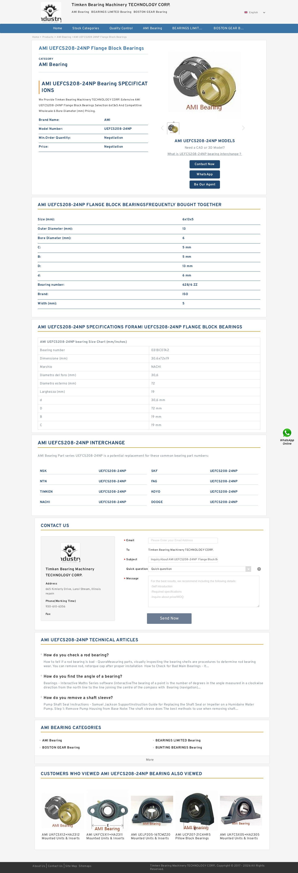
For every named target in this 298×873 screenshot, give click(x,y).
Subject (130, 560)
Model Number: (51, 129)
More (150, 760)
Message (131, 579)
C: (39, 248)
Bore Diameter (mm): (54, 238)
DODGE (157, 502)
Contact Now (205, 164)
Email (129, 541)
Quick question (137, 569)
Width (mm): (47, 304)
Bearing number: (51, 285)
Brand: (43, 294)
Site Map (71, 866)
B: (39, 257)
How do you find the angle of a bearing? (83, 676)
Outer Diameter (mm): (55, 229)
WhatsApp (205, 174)
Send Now (169, 618)
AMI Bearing (152, 28)
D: (39, 266)
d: (39, 276)
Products (48, 37)
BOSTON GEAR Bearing (232, 28)
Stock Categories (85, 28)
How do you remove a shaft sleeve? (78, 698)
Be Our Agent (204, 185)
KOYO (156, 492)
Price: (43, 147)
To (128, 550)
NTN (43, 481)
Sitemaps (85, 866)
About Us (38, 866)
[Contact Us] (287, 436)
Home (57, 28)
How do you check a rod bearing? (76, 655)
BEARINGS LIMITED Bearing (190, 28)
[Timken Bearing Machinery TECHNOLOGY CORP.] (51, 11)
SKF (154, 471)
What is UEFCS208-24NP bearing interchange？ (204, 154)
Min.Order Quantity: (55, 138)
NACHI (45, 502)
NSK (43, 471)
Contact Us (55, 866)
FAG (154, 481)
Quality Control (121, 28)
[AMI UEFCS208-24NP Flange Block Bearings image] (204, 82)
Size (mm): (46, 219)
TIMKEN (46, 492)
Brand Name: (49, 120)
